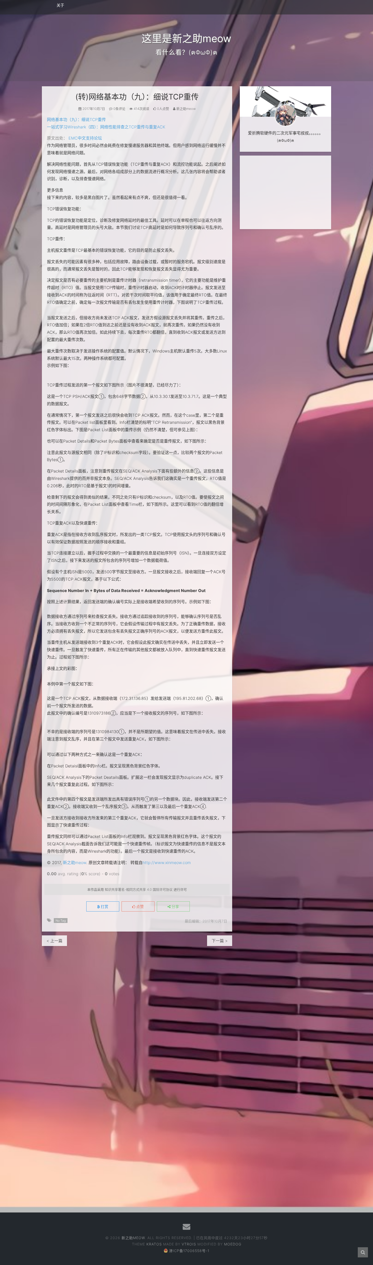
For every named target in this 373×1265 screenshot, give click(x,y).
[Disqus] (137, 1009)
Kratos (154, 1244)
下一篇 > (220, 940)
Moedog (232, 1244)
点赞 (139, 906)
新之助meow (74, 862)
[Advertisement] (285, 192)
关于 (60, 5)
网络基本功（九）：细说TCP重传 (76, 119)
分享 (175, 906)
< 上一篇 (54, 940)
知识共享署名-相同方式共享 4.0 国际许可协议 (139, 889)
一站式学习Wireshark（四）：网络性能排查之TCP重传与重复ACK (106, 126)
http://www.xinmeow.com (167, 862)
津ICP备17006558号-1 (189, 1251)
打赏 (104, 906)
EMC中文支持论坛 (85, 138)
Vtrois (189, 1244)
